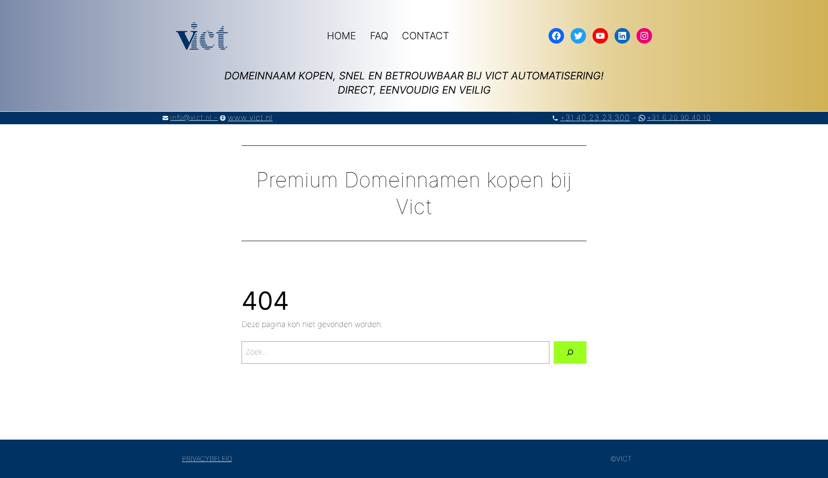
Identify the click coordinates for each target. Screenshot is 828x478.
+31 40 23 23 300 (595, 117)
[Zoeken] (570, 352)
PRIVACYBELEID (207, 458)
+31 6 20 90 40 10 (679, 117)
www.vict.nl (250, 117)
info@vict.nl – (194, 117)
